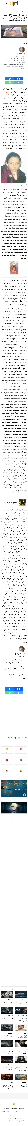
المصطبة (24, 12)
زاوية (3, 1111)
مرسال (10, 1115)
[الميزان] (14, 3)
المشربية (6, 1108)
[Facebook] (18, 78)
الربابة (9, 1111)
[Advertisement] (14, 922)
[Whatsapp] (9, 82)
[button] (14, 807)
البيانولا (21, 1111)
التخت (15, 500)
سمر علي (4, 737)
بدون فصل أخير (13, 737)
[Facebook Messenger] (9, 78)
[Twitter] (18, 82)
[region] (14, 807)
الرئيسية (18, 737)
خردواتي (19, 1016)
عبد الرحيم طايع (20, 53)
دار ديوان (23, 88)
